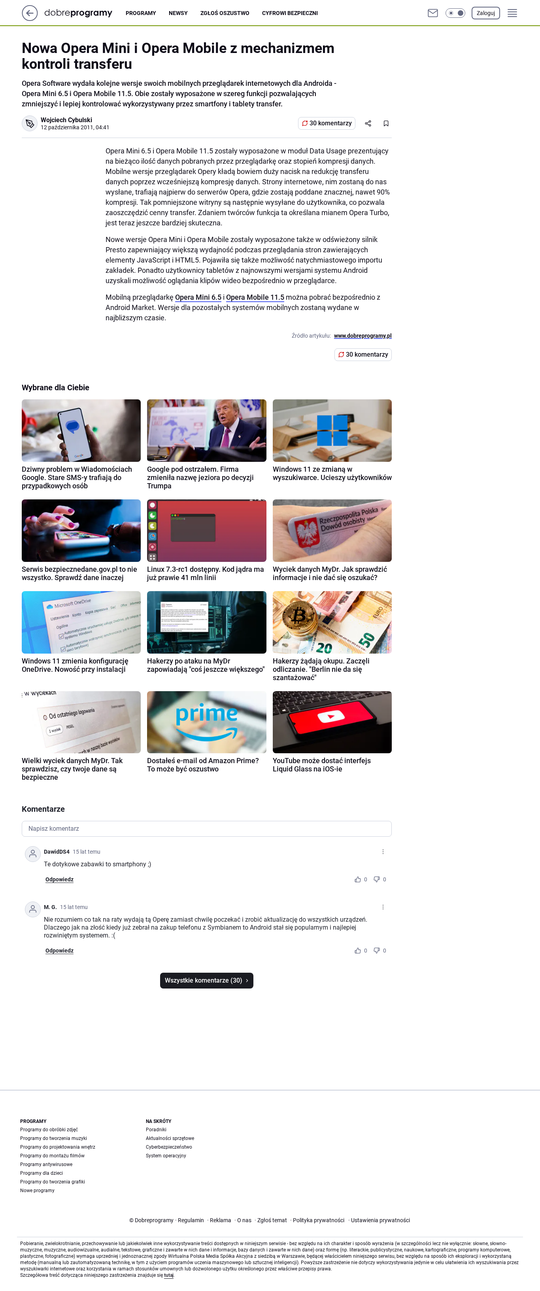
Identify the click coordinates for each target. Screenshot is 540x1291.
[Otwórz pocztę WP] (433, 13)
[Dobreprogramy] (85, 13)
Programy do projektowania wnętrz (57, 1147)
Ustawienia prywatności (379, 1220)
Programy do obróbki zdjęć (49, 1129)
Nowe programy (37, 1190)
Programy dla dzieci (41, 1173)
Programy (141, 13)
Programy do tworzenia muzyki (53, 1138)
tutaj (169, 1275)
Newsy (178, 13)
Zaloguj (486, 13)
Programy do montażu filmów (52, 1156)
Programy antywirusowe (46, 1164)
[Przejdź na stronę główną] (30, 19)
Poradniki (156, 1129)
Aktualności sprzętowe (170, 1138)
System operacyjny (166, 1156)
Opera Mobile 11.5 (255, 297)
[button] (455, 13)
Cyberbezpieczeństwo (169, 1147)
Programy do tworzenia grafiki (52, 1182)
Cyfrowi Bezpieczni (290, 13)
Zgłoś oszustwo (224, 13)
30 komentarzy (331, 123)
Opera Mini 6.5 (198, 297)
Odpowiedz (59, 879)
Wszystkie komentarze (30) (203, 980)
